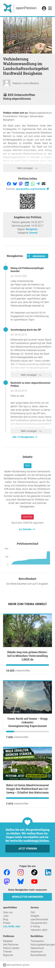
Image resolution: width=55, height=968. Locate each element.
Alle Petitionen (10, 944)
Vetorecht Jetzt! (39, 929)
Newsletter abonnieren (27, 896)
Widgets (35, 915)
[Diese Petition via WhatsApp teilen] (33, 183)
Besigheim (32, 229)
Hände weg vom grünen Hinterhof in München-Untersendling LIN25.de (27, 655)
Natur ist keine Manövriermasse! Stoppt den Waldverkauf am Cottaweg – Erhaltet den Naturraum (27, 788)
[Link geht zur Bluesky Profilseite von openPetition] (21, 881)
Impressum (37, 951)
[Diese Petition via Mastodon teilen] (21, 183)
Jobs (5, 915)
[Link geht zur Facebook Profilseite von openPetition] (7, 872)
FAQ (33, 912)
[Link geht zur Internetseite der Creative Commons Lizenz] (5, 964)
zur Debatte (25, 529)
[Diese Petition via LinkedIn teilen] (27, 183)
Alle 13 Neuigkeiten (23, 437)
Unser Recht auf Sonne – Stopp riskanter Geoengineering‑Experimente (27, 722)
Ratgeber (8, 941)
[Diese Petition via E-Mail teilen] (43, 183)
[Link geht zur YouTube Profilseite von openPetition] (34, 881)
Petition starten (11, 948)
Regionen (8, 955)
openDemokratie (39, 919)
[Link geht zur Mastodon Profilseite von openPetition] (7, 881)
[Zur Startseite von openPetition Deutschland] (20, 8)
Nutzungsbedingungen (43, 944)
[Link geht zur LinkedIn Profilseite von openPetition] (48, 872)
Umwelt (33, 232)
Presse (6, 922)
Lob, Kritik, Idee (11, 926)
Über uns (8, 912)
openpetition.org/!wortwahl (31, 188)
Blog (5, 919)
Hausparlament (39, 922)
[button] (44, 8)
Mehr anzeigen (25, 168)
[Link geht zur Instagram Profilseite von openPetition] (21, 872)
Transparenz (37, 941)
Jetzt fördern (27, 848)
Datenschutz (37, 948)
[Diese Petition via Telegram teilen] (38, 183)
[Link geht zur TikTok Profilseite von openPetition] (34, 872)
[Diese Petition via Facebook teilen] (9, 183)
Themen (7, 951)
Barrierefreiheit (38, 955)
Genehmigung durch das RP (26, 329)
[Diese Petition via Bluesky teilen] (15, 183)
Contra (27, 517)
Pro (27, 465)
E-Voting (35, 926)
